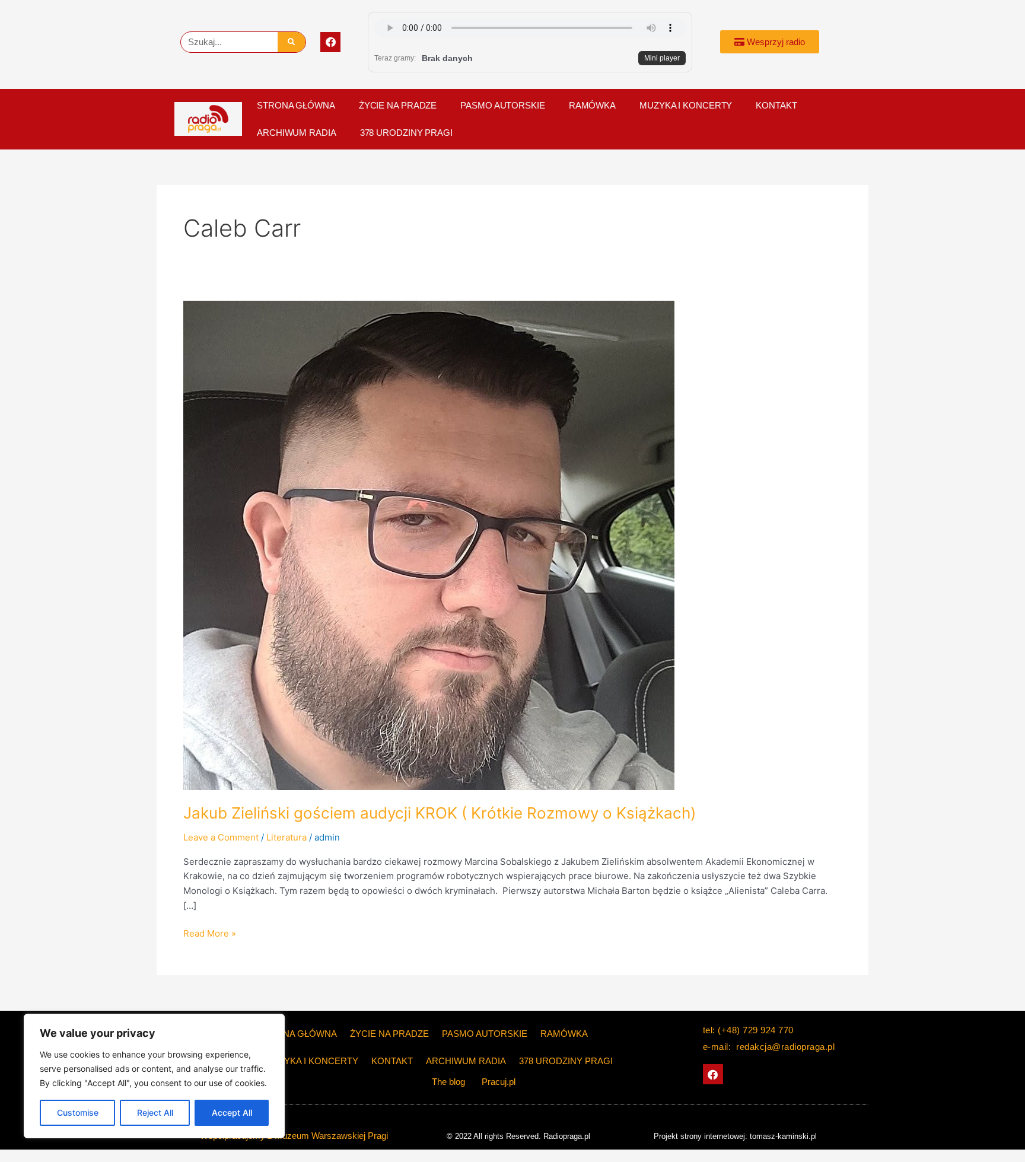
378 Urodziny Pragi (406, 133)
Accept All (232, 1112)
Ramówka (592, 105)
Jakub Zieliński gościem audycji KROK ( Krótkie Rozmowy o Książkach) (439, 813)
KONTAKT (776, 105)
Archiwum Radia (296, 133)
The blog (449, 1082)
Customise (77, 1112)
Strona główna (296, 105)
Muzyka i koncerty (685, 105)
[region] (154, 1076)
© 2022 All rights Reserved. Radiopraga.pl (518, 1136)
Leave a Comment (221, 837)
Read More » (209, 933)
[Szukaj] (291, 42)
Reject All (155, 1112)
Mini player (662, 58)
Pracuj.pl (498, 1082)
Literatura (286, 837)
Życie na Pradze (398, 105)
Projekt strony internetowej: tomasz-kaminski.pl (735, 1136)
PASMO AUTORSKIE (502, 105)
